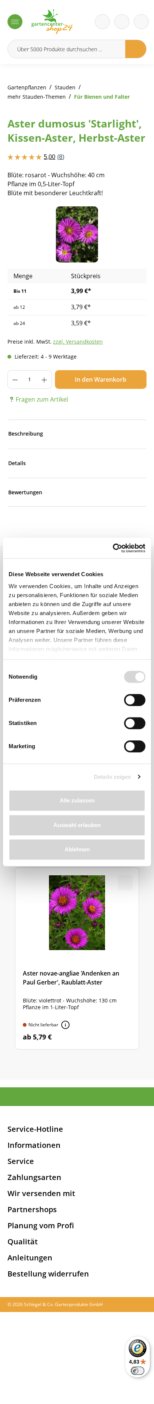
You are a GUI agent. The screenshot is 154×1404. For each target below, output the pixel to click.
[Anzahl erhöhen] (44, 379)
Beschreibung (25, 433)
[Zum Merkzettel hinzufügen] (131, 221)
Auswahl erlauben (77, 825)
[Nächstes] (129, 234)
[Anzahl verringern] (14, 379)
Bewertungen (25, 492)
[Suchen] (136, 49)
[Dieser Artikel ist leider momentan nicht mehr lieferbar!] (65, 1025)
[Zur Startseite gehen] (52, 21)
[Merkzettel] (102, 21)
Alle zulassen (77, 800)
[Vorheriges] (24, 234)
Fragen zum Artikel (42, 399)
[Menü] (14, 21)
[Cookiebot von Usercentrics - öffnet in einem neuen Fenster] (112, 548)
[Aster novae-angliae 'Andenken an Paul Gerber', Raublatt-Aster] (77, 958)
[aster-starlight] (77, 234)
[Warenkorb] (121, 21)
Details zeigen (112, 777)
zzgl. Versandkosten (78, 341)
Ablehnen (77, 849)
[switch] (134, 700)
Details (17, 463)
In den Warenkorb (100, 379)
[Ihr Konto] (141, 21)
